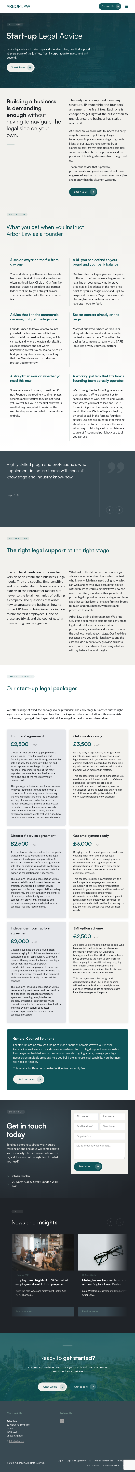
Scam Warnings (92, 1465)
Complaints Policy (111, 1465)
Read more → (24, 1311)
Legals (60, 1461)
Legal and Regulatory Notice (79, 1461)
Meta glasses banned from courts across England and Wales (107, 1282)
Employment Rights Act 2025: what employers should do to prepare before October (41, 1284)
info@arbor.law (16, 1441)
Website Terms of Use (103, 1461)
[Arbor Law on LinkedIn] (62, 1421)
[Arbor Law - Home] (18, 6)
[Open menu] (126, 6)
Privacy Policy (122, 1461)
